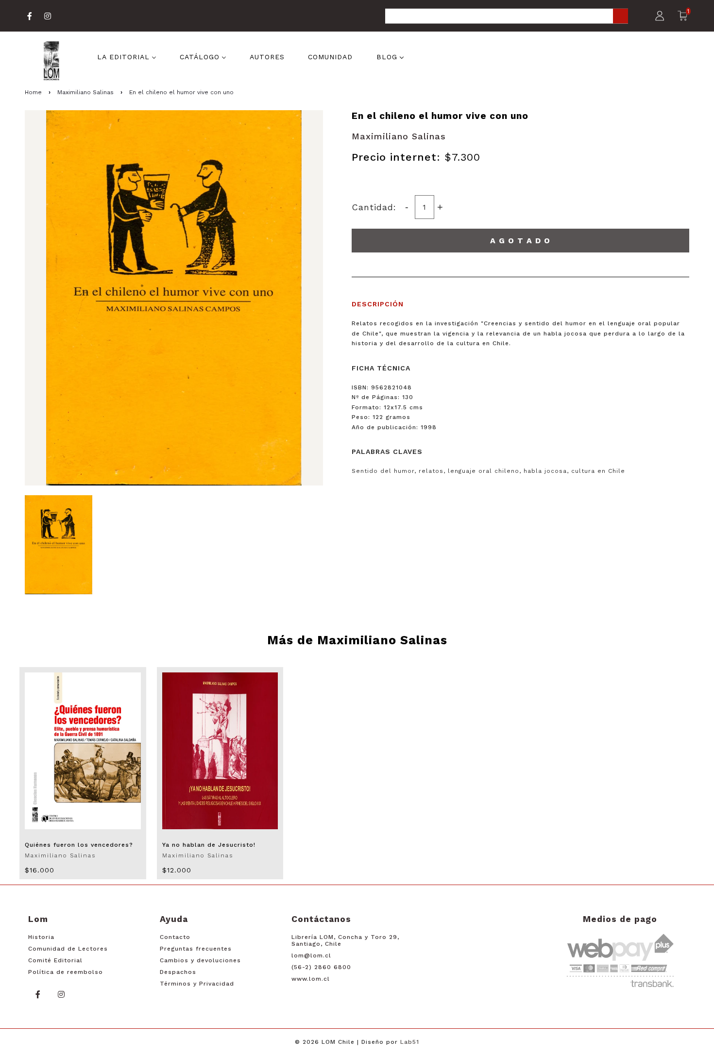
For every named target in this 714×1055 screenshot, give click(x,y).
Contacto (175, 937)
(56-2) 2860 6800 (321, 967)
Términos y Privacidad (197, 983)
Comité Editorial (55, 960)
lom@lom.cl (311, 955)
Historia (41, 937)
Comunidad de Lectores (68, 948)
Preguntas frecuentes (196, 948)
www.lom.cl (310, 978)
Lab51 (409, 1041)
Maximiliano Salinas (85, 92)
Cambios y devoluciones (200, 960)
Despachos (178, 972)
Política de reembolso (65, 972)
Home (33, 92)
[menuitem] (126, 56)
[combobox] (506, 16)
